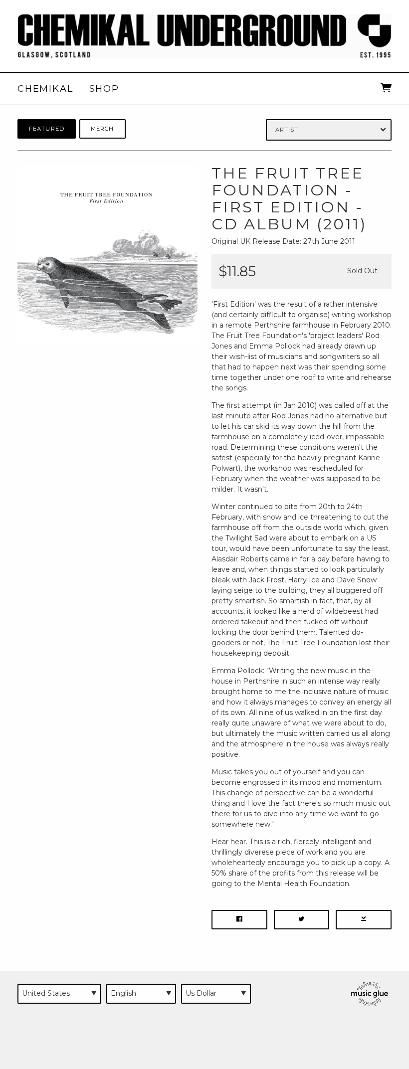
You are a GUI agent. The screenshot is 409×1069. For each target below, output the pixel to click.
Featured (46, 128)
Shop (104, 88)
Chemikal (45, 88)
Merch (102, 128)
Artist (287, 129)
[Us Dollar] (216, 994)
